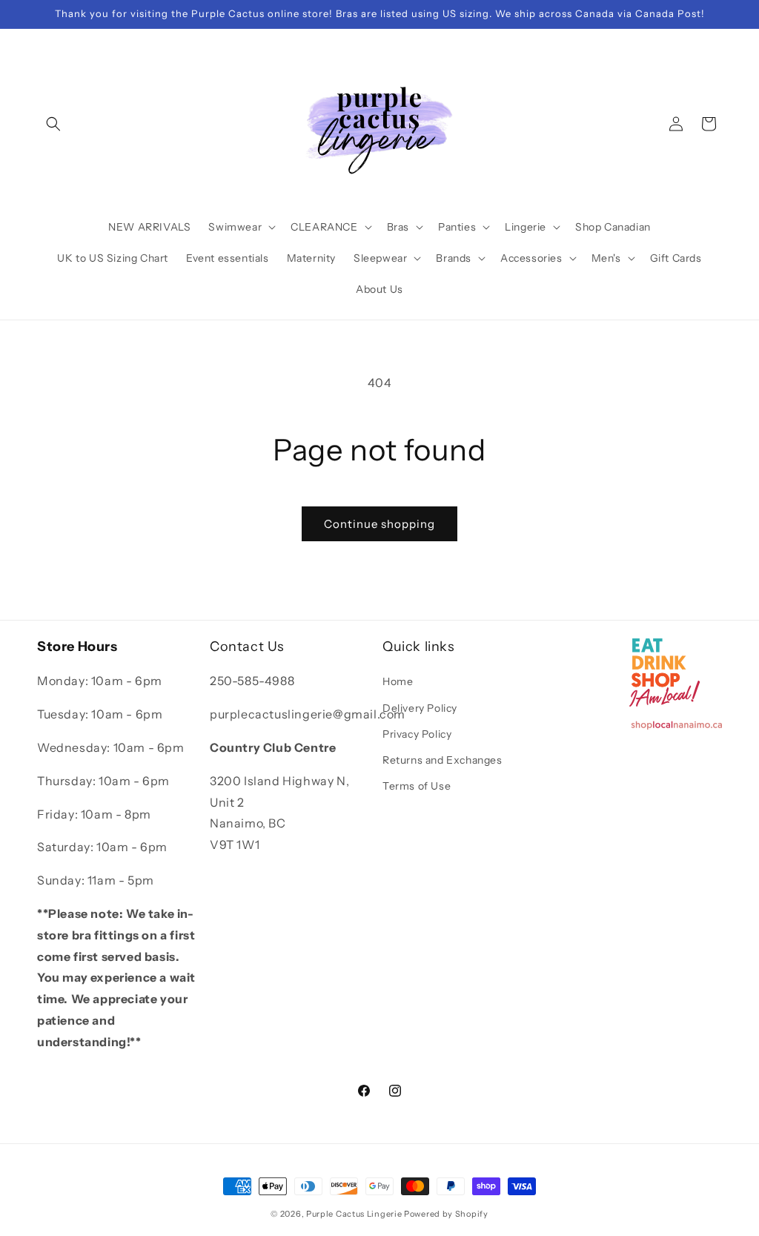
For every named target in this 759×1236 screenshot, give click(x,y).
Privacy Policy (416, 734)
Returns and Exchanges (442, 760)
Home (397, 681)
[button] (53, 124)
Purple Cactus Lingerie (354, 1214)
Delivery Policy (419, 708)
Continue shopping (379, 524)
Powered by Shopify (446, 1214)
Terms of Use (416, 786)
